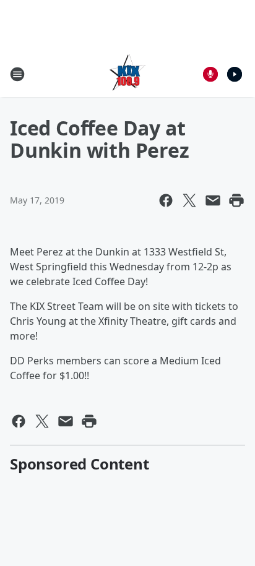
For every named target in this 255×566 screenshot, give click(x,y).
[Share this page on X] (189, 200)
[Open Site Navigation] (17, 74)
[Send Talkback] (210, 74)
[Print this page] (236, 200)
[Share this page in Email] (213, 200)
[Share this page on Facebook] (166, 200)
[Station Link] (127, 74)
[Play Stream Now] (234, 74)
